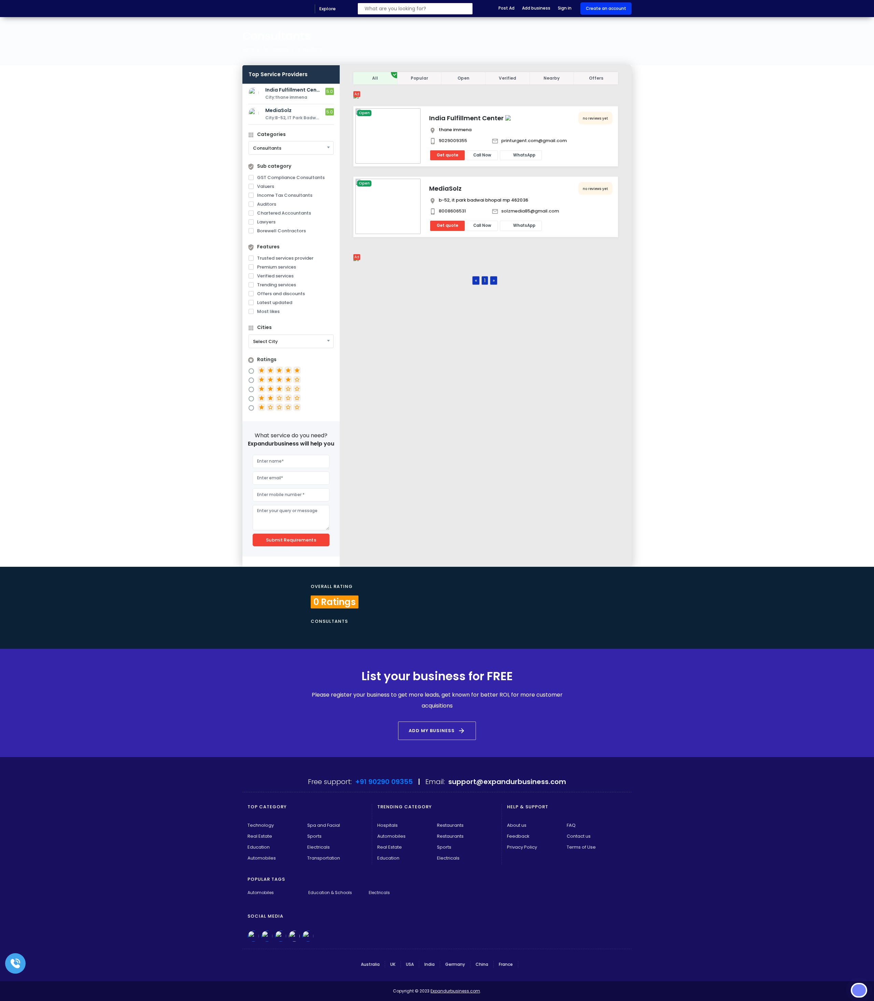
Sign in (565, 8)
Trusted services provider (285, 258)
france (506, 964)
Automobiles (262, 858)
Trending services (276, 285)
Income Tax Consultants (284, 195)
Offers (596, 78)
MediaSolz (445, 188)
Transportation (323, 858)
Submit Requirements (291, 540)
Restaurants (450, 825)
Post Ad (506, 8)
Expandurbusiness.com (455, 991)
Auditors (266, 204)
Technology (261, 825)
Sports (314, 836)
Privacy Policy (522, 847)
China (482, 964)
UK (392, 964)
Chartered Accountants (284, 213)
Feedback (518, 836)
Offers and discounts (281, 293)
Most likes (268, 311)
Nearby (552, 78)
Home (248, 49)
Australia (370, 964)
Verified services (275, 276)
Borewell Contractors (281, 231)
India (429, 964)
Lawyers (266, 222)
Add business (536, 8)
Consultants (310, 49)
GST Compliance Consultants (291, 177)
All (375, 78)
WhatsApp (524, 155)
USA (410, 964)
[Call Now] (15, 963)
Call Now (482, 155)
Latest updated (274, 302)
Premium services (276, 267)
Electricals (318, 847)
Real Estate (260, 836)
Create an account (606, 8)
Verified (507, 78)
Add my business (437, 731)
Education (259, 847)
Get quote (447, 155)
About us (516, 825)
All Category (276, 49)
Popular (419, 78)
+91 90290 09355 (384, 781)
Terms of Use (581, 847)
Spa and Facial (323, 825)
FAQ (571, 825)
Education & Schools (330, 892)
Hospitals (387, 825)
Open (463, 78)
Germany (455, 964)
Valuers (265, 186)
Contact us (579, 836)
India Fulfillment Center (466, 118)
